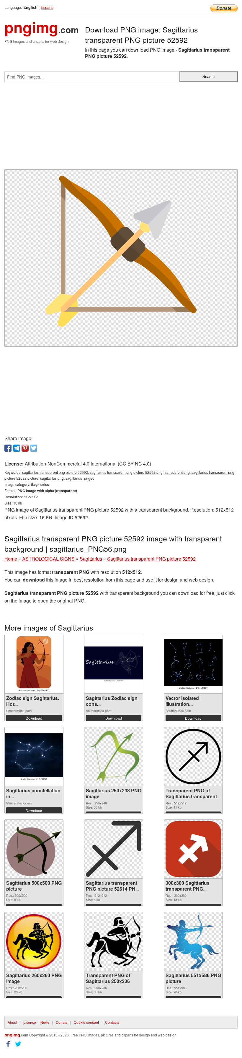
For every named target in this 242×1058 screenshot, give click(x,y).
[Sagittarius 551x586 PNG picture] (193, 941)
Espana (47, 7)
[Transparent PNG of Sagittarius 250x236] (113, 941)
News (45, 1022)
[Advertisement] (121, 128)
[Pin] (25, 448)
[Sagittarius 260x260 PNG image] (34, 941)
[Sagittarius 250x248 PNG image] (113, 756)
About (12, 1022)
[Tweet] (33, 448)
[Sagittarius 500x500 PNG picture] (34, 849)
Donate (62, 1022)
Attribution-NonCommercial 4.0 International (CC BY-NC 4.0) (88, 463)
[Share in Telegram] (16, 448)
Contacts (112, 1022)
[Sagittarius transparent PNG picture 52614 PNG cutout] (113, 849)
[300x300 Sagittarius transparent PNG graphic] (193, 849)
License (29, 1022)
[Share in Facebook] (8, 448)
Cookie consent (86, 1022)
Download (34, 718)
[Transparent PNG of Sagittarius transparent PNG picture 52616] (193, 756)
